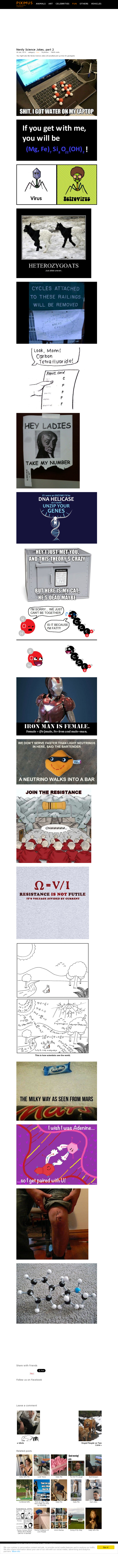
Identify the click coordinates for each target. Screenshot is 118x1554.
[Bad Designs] (94, 1475)
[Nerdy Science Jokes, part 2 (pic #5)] (56, 343)
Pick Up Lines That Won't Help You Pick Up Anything (41, 1503)
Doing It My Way (76, 1530)
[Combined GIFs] (24, 1500)
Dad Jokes (93, 1502)
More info (16, 1551)
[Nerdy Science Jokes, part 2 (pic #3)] (56, 204)
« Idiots (20, 1443)
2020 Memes (59, 1530)
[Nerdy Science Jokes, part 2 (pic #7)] (48, 488)
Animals (41, 3)
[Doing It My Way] (76, 1528)
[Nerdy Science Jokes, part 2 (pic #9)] (56, 602)
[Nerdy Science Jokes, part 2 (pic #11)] (56, 735)
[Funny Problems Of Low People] (42, 1528)
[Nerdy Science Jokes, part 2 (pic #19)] (56, 1323)
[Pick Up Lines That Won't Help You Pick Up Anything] (42, 1500)
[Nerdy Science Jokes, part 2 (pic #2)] (56, 160)
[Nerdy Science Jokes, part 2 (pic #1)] (56, 115)
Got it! (105, 1547)
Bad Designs (93, 1477)
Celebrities (62, 3)
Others (84, 3)
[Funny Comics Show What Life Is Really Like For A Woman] (24, 1528)
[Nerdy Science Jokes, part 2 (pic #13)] (53, 862)
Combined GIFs (24, 1502)
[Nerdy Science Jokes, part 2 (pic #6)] (56, 409)
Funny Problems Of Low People (42, 1531)
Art (51, 3)
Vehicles (96, 3)
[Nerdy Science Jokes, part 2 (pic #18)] (52, 1259)
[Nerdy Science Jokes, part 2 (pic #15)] (52, 1057)
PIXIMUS (24, 3)
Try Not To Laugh (76, 1477)
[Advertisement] (59, 28)
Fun (74, 3)
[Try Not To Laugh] (76, 1475)
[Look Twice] (42, 1475)
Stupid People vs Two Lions (91, 1444)
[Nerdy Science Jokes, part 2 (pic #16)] (56, 1120)
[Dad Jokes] (94, 1500)
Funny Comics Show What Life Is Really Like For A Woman (24, 1531)
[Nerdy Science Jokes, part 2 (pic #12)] (56, 784)
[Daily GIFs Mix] (24, 1475)
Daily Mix (59, 1477)
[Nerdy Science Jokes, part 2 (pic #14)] (52, 938)
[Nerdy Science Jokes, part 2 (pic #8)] (56, 543)
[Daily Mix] (59, 1475)
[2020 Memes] (59, 1528)
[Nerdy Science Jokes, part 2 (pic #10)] (56, 673)
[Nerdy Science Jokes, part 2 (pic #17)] (56, 1184)
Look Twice (42, 1477)
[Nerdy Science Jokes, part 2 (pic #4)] (53, 277)
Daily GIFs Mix (24, 1477)
